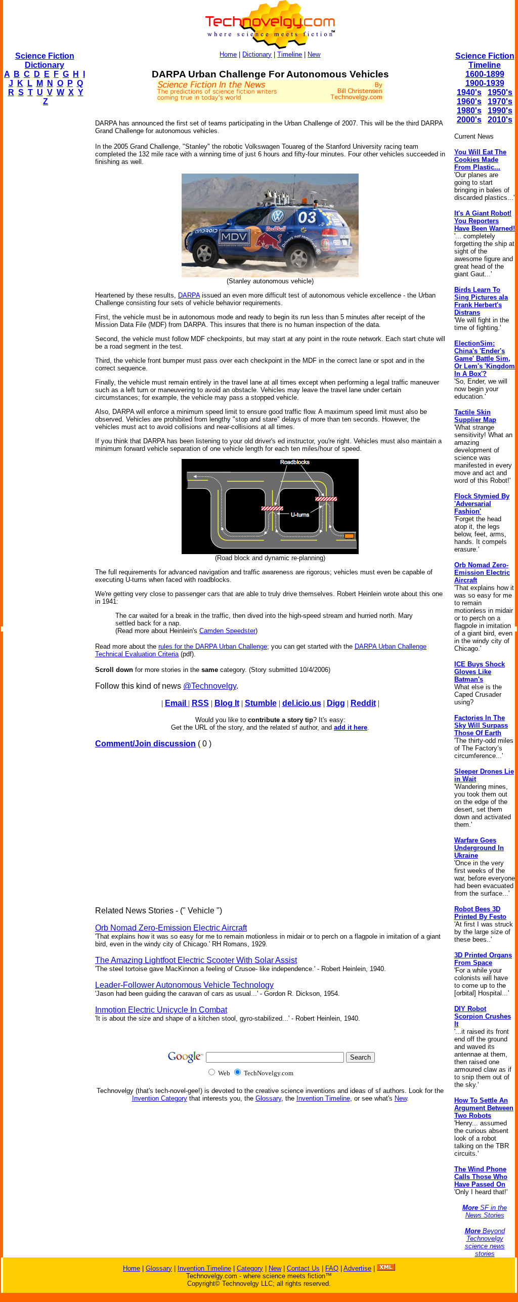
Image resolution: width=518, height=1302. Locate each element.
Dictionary (257, 54)
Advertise (357, 1268)
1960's (469, 101)
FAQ (331, 1268)
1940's (469, 92)
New (314, 54)
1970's (500, 101)
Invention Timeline (323, 1098)
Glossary (268, 1098)
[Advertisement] (43, 266)
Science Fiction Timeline (484, 60)
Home (228, 54)
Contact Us (303, 1268)
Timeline (289, 54)
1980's (469, 110)
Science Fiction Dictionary (44, 60)
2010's (500, 119)
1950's (500, 92)
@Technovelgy (209, 686)
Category (250, 1268)
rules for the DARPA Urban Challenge (212, 646)
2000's (469, 119)
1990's (500, 110)
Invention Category (159, 1098)
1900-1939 (484, 83)
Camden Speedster (227, 631)
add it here (350, 727)
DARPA (189, 295)
